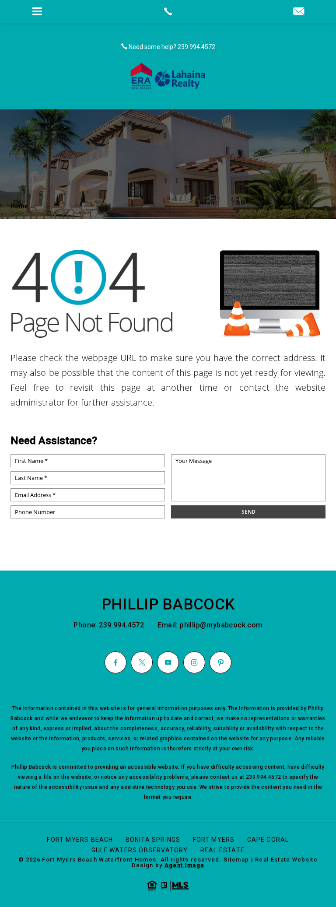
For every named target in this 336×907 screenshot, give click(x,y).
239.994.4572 (122, 625)
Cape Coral (268, 839)
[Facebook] (115, 662)
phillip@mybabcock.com (221, 625)
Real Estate (222, 850)
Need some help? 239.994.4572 (171, 46)
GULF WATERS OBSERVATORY (139, 850)
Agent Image (184, 865)
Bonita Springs (153, 839)
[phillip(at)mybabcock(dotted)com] (298, 12)
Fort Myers (214, 839)
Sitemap (236, 859)
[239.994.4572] (167, 11)
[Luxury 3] (168, 75)
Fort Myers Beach (80, 839)
